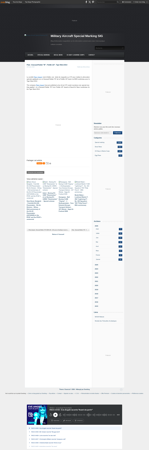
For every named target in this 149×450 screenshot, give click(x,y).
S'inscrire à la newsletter (35, 172)
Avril (97, 246)
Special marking (99, 142)
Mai (97, 242)
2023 (96, 273)
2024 (96, 269)
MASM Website (99, 317)
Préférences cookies (137, 393)
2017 (96, 298)
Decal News (58, 55)
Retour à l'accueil (58, 234)
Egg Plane (98, 155)
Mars (97, 250)
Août (97, 229)
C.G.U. (77, 393)
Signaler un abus (68, 393)
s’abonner (56, 420)
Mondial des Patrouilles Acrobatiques (106, 321)
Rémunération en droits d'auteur (90, 393)
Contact (91, 55)
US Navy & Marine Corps (75, 55)
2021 (96, 281)
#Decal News (86, 67)
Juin (97, 237)
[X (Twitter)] (89, 2)
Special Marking (43, 55)
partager (68, 420)
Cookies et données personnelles (120, 393)
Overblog (87, 389)
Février (98, 255)
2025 (96, 265)
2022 (96, 277)
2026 (96, 226)
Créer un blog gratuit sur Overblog (37, 393)
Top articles (52, 393)
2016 (96, 302)
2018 (96, 294)
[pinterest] (93, 2)
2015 (96, 306)
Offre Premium (105, 393)
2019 (96, 289)
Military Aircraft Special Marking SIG (77, 36)
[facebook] (86, 2)
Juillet (97, 233)
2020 (96, 285)
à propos (80, 420)
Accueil (30, 55)
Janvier (98, 259)
